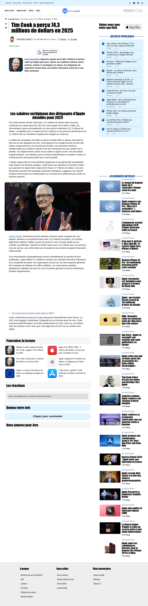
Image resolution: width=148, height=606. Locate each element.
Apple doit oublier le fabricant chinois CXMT (132, 510)
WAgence (96, 579)
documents (34, 59)
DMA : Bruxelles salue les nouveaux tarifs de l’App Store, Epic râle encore (132, 320)
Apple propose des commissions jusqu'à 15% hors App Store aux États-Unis (132, 440)
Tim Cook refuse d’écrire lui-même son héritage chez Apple (131, 381)
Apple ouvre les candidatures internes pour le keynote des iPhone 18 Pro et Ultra (131, 548)
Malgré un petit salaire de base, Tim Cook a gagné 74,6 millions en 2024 (29, 350)
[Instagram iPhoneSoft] (138, 4)
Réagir (63, 39)
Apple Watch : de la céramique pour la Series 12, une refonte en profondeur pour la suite (121, 102)
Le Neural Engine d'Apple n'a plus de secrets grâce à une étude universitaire (132, 528)
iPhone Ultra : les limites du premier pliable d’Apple (121, 112)
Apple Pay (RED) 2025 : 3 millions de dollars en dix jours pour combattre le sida (72, 350)
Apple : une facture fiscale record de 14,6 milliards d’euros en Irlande (131, 301)
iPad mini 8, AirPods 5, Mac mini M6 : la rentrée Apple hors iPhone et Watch (132, 245)
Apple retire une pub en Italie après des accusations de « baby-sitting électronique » (132, 361)
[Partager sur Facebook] (6, 28)
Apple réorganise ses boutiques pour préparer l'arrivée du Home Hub (131, 282)
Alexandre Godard (24, 39)
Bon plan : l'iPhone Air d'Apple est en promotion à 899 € (121, 62)
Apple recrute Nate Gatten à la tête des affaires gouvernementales (131, 477)
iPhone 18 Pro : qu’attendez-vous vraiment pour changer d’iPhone (120, 53)
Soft (74, 11)
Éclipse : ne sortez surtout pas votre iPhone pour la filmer (121, 71)
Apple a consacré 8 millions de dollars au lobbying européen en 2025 (30, 373)
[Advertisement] (48, 92)
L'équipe (24, 583)
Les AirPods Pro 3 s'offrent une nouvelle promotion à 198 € (119, 121)
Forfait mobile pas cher (65, 579)
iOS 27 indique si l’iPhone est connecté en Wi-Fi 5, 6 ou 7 (118, 130)
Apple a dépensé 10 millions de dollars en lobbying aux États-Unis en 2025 (72, 362)
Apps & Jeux (9, 10)
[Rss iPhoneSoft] (142, 4)
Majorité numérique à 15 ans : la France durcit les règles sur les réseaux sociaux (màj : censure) (119, 81)
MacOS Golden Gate (47, 3)
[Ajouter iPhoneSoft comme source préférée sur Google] (48, 52)
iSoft (22, 579)
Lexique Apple (62, 588)
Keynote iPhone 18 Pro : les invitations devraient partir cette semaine (131, 264)
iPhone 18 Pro (27, 3)
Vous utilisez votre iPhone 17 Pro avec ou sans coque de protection (120, 44)
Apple (31, 10)
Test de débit (61, 583)
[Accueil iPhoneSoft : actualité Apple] (5, 19)
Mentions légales (27, 596)
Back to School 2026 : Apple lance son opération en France (132, 459)
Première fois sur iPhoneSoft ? (32, 575)
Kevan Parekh (15, 236)
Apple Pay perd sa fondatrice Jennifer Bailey (131, 494)
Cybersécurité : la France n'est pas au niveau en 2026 (120, 92)
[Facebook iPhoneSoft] (134, 4)
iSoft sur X (97, 583)
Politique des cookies (28, 592)
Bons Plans (21, 10)
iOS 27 (36, 3)
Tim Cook (14, 46)
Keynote (8, 3)
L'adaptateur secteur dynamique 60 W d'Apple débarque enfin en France (132, 226)
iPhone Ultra (17, 3)
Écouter (74, 39)
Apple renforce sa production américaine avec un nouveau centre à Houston (132, 419)
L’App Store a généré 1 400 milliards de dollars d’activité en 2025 (72, 373)
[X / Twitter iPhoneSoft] (130, 4)
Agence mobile (98, 575)
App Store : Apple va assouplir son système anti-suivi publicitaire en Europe (131, 340)
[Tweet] (6, 24)
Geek (38, 10)
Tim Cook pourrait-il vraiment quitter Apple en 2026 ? (32, 313)
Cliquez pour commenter (47, 416)
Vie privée (24, 588)
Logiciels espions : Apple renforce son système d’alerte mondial (131, 399)
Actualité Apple (13, 19)
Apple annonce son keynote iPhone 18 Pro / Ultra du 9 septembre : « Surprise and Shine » (132, 206)
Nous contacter (62, 575)
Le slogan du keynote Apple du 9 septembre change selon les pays (132, 186)
